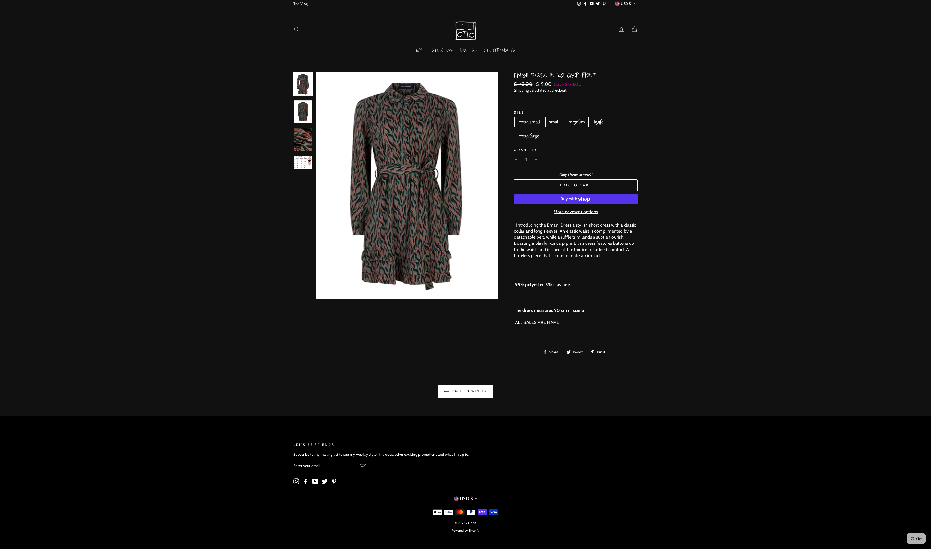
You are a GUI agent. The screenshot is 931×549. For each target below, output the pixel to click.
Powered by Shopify (465, 530)
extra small (529, 122)
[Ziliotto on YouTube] (315, 481)
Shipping (521, 90)
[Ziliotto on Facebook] (306, 481)
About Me (468, 50)
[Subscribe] (363, 466)
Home (420, 50)
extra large (529, 136)
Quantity (525, 150)
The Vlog (300, 3)
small (554, 122)
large (598, 122)
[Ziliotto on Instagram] (296, 481)
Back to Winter (469, 391)
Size (519, 112)
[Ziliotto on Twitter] (325, 481)
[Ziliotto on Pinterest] (334, 481)
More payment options (576, 211)
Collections (442, 50)
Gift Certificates (499, 50)
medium (577, 122)
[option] (407, 185)
